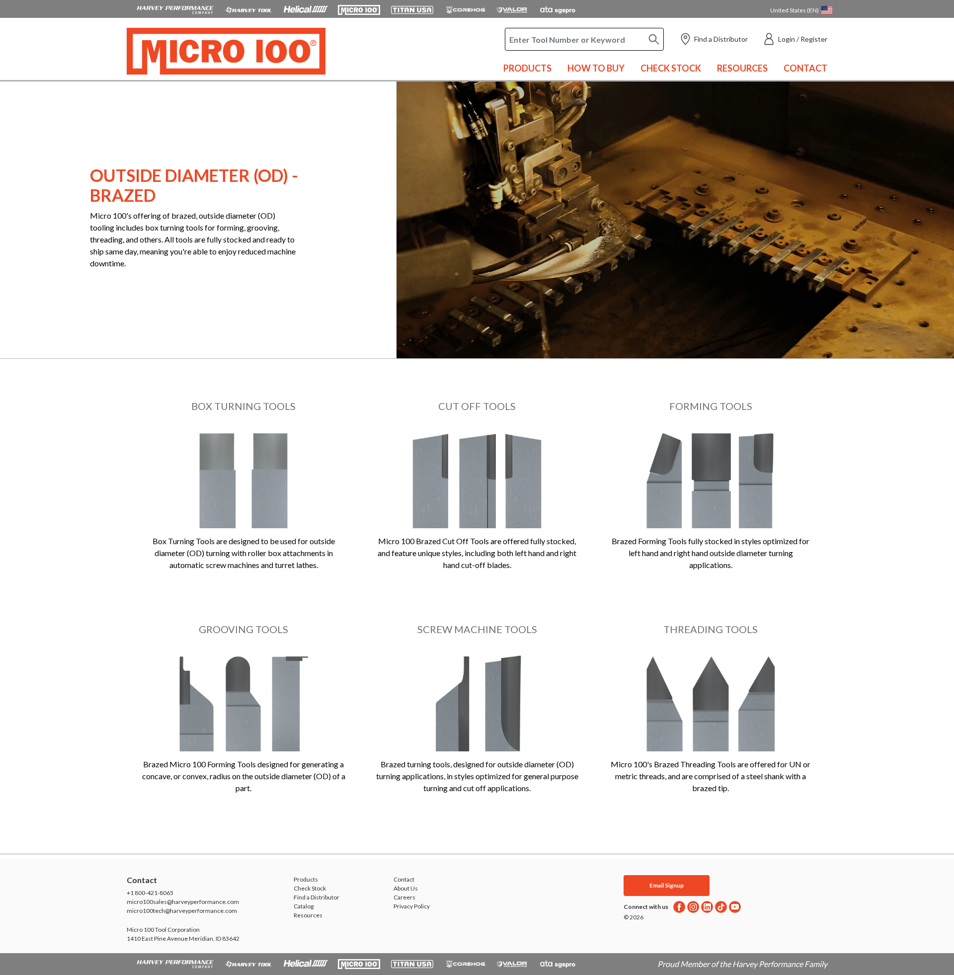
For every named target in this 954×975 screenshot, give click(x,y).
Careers (404, 897)
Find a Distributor (721, 39)
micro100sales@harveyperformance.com (183, 901)
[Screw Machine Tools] (477, 701)
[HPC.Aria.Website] (175, 9)
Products (527, 68)
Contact (805, 68)
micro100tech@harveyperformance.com (182, 910)
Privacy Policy (412, 906)
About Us (406, 888)
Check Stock (670, 68)
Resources (742, 68)
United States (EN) (794, 10)
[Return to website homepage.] (226, 51)
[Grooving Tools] (243, 701)
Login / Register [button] (802, 39)
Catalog (304, 906)
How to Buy (596, 68)
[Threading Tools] (710, 701)
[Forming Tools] (710, 477)
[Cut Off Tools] (477, 477)
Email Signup (666, 885)
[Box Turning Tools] (243, 477)
